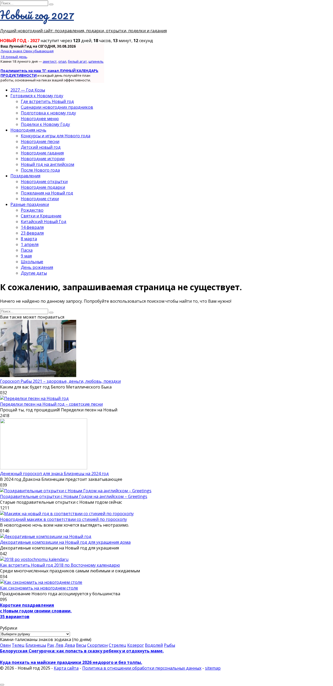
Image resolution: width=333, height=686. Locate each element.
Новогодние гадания (42, 153)
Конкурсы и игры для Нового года (55, 136)
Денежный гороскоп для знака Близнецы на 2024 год (54, 473)
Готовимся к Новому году (36, 96)
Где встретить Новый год (47, 101)
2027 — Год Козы (27, 90)
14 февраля (32, 227)
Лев (59, 645)
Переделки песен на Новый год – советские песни (51, 404)
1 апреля (30, 244)
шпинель (96, 61)
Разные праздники (29, 204)
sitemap (213, 668)
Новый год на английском (47, 164)
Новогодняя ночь (28, 130)
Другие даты (34, 273)
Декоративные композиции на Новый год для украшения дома (65, 542)
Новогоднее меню (40, 118)
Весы (81, 645)
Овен (5, 645)
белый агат (77, 61)
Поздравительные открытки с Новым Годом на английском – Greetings (73, 496)
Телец (18, 645)
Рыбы (169, 645)
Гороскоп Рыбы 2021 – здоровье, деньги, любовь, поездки (60, 381)
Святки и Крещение (41, 216)
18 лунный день (14, 56)
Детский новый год (41, 147)
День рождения (37, 267)
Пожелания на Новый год (47, 193)
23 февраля (32, 233)
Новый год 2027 (37, 15)
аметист (50, 61)
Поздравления (25, 176)
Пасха (27, 250)
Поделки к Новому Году (45, 124)
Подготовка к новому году (48, 113)
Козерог (135, 645)
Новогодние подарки (43, 187)
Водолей (154, 645)
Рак (50, 645)
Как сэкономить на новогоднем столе (39, 588)
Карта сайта (66, 668)
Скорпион (97, 645)
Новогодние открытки (44, 181)
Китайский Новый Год (43, 221)
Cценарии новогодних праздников (57, 107)
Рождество (32, 210)
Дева (70, 645)
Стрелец (117, 645)
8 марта (29, 239)
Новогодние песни (40, 141)
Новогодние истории (43, 158)
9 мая (26, 256)
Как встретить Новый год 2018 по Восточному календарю (60, 565)
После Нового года (40, 170)
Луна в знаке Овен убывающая (27, 51)
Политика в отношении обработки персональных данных (141, 668)
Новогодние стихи (40, 199)
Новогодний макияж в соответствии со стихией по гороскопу (63, 519)
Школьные (32, 261)
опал (62, 61)
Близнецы (35, 645)
